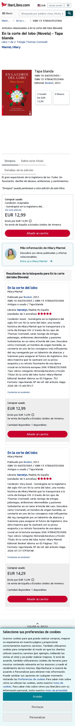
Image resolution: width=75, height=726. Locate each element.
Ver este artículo (13, 209)
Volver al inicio (37, 626)
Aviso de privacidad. (56, 690)
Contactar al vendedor (18, 392)
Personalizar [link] (37, 717)
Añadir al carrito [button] (37, 233)
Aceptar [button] (37, 696)
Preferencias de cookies (31, 679)
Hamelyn (22, 309)
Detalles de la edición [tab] (19, 170)
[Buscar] (69, 13)
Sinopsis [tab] (10, 161)
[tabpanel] (36, 182)
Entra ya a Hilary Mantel (33, 261)
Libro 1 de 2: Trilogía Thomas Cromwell (25, 41)
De (41, 97)
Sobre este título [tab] (32, 161)
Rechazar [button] (37, 706)
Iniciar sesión (55, 5)
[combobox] (42, 13)
